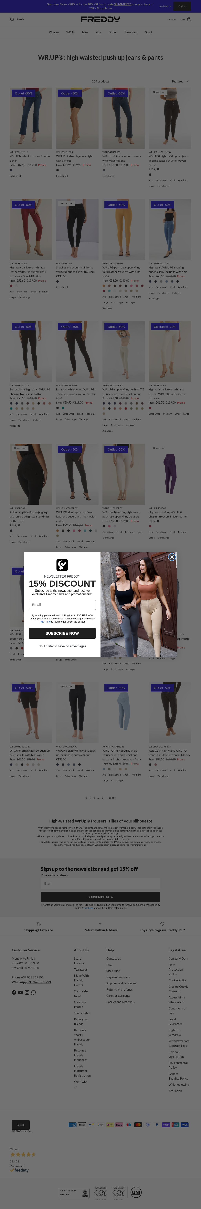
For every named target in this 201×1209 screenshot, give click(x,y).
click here (45, 621)
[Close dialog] (172, 557)
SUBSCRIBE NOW (62, 633)
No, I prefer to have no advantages (62, 646)
